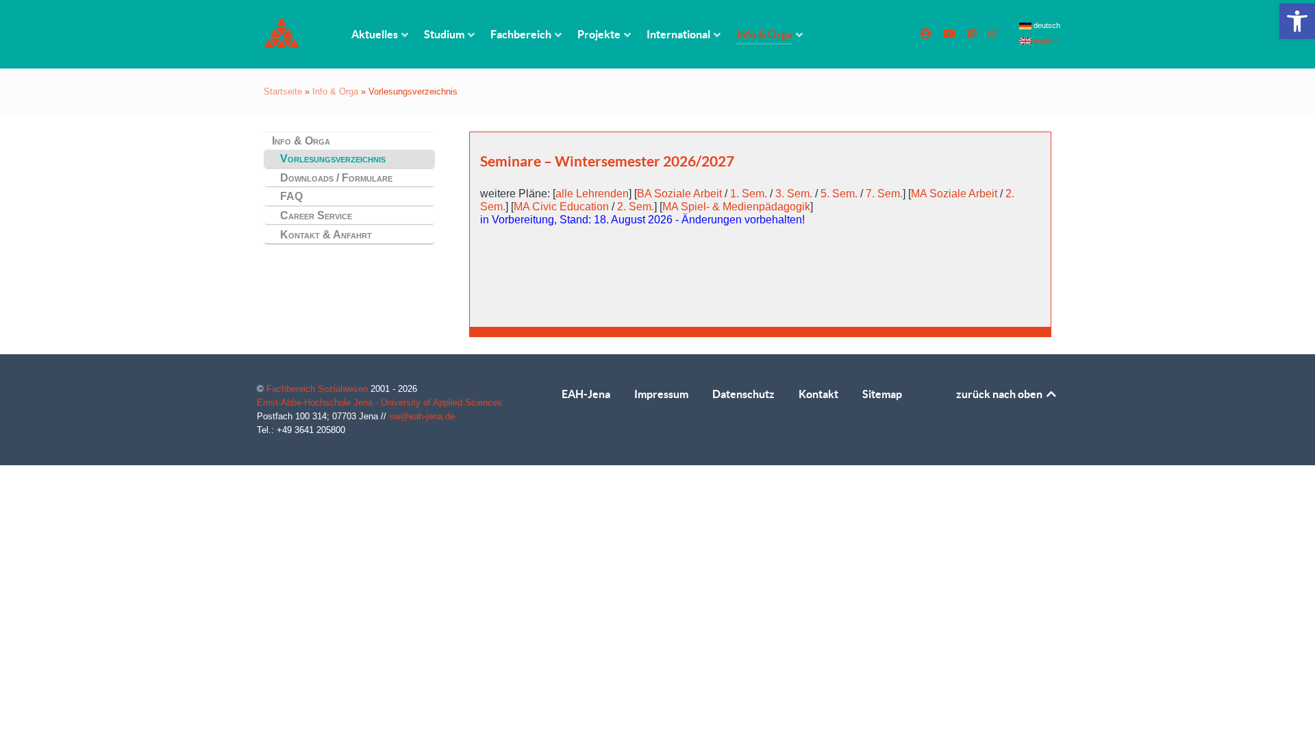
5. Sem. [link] (839, 193)
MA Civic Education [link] (561, 206)
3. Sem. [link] (793, 193)
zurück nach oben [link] (1000, 394)
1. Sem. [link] (748, 193)
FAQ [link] (291, 196)
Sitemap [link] (882, 394)
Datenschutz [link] (743, 394)
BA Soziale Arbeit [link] (679, 193)
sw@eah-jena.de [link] (422, 416)
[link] (1297, 21)
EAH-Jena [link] (586, 394)
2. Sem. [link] (635, 206)
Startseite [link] (283, 91)
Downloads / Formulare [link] (336, 178)
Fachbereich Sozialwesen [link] (318, 389)
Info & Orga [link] (335, 91)
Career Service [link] (316, 215)
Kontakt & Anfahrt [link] (326, 235)
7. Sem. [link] (884, 193)
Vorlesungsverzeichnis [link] (333, 158)
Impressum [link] (661, 394)
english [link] (1044, 40)
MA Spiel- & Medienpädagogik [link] (736, 206)
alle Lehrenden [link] (592, 193)
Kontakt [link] (818, 394)
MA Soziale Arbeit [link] (954, 193)
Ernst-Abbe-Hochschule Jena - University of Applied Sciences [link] (379, 402)
